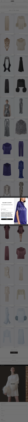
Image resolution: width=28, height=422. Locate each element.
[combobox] (2, 210)
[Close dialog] (27, 198)
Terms (6, 217)
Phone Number (3, 209)
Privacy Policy (3, 217)
